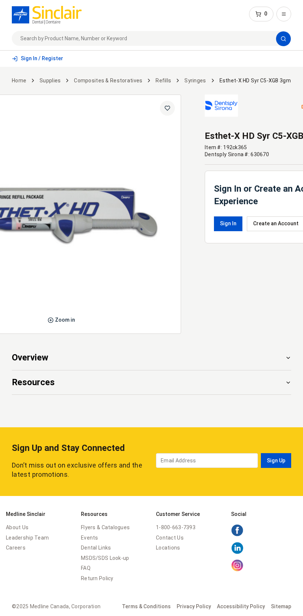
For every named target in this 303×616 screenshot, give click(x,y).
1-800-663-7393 (175, 527)
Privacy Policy (194, 606)
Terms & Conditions (146, 606)
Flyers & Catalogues (105, 527)
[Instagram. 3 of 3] (237, 570)
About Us (17, 527)
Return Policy (97, 578)
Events (89, 538)
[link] (47, 14)
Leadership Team (27, 538)
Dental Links (96, 548)
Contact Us (170, 538)
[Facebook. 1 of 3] (237, 535)
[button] (261, 14)
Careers (15, 548)
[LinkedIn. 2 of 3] (237, 552)
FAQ (86, 568)
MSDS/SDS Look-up (105, 558)
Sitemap (281, 606)
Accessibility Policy (241, 606)
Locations (168, 548)
